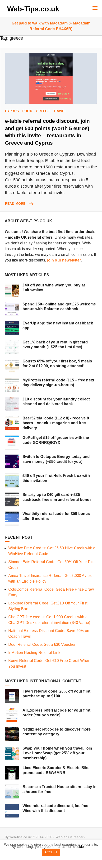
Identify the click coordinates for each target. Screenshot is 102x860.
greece (43, 111)
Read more (19, 203)
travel (60, 111)
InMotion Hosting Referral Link (34, 653)
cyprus (12, 111)
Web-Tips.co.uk (33, 9)
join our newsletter (64, 260)
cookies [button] (79, 847)
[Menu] (95, 7)
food (27, 111)
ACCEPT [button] (51, 852)
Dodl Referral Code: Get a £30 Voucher (42, 644)
